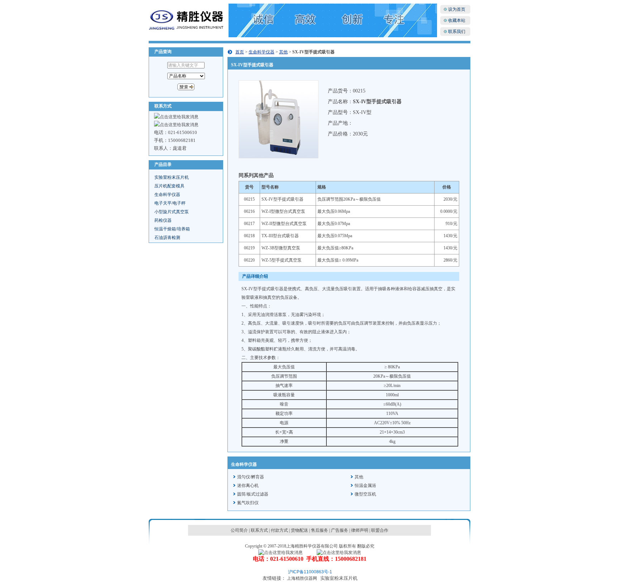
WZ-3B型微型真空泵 (280, 247)
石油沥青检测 (167, 237)
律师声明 (359, 530)
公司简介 (239, 530)
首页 (239, 51)
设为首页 (456, 9)
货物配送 (299, 530)
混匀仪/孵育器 (250, 476)
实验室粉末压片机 (171, 177)
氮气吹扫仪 (248, 502)
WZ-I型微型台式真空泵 (283, 211)
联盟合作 (379, 530)
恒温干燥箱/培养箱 (172, 228)
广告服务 (339, 530)
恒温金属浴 (365, 485)
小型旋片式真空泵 (171, 211)
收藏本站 (456, 20)
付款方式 (279, 530)
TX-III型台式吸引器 (280, 235)
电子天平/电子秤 (170, 203)
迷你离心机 (248, 485)
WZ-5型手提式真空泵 (281, 260)
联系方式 (259, 530)
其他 (283, 51)
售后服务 (319, 530)
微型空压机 (365, 494)
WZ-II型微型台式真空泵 (284, 223)
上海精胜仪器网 (302, 578)
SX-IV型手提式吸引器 (282, 199)
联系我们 (456, 31)
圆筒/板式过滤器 (252, 494)
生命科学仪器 (167, 194)
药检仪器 (163, 220)
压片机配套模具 (169, 185)
